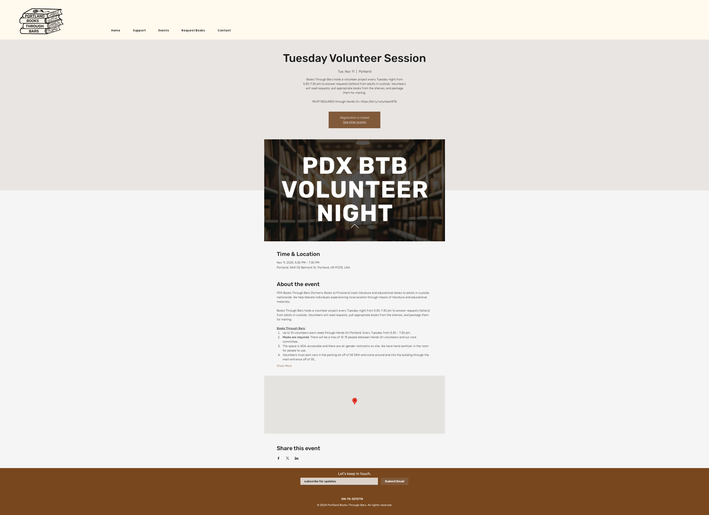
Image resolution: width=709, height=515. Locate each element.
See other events (354, 122)
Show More (284, 366)
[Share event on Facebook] (278, 458)
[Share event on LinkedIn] (296, 458)
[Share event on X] (287, 458)
